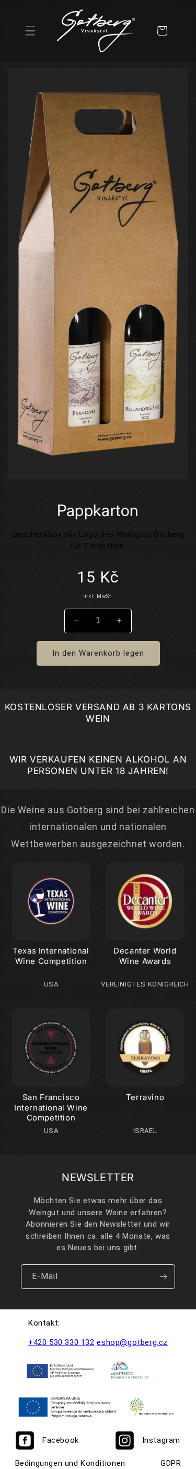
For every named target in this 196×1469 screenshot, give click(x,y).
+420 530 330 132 (61, 1342)
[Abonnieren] (163, 1276)
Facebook (60, 1440)
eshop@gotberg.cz (132, 1342)
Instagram (161, 1440)
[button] (30, 30)
